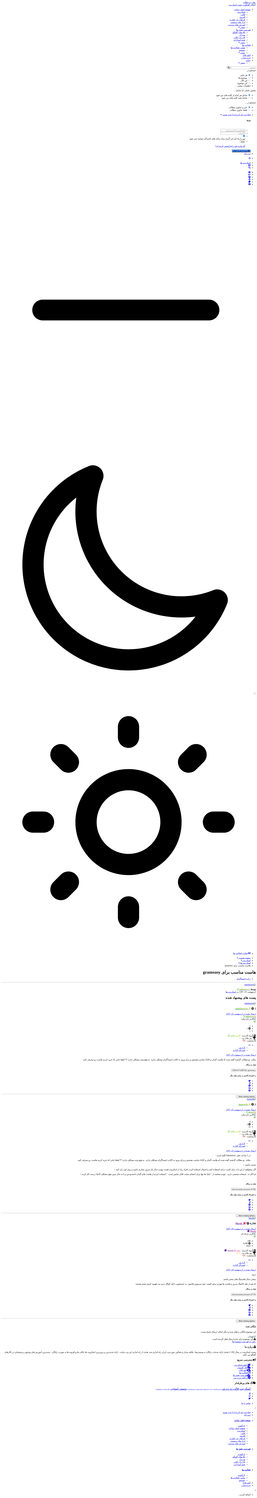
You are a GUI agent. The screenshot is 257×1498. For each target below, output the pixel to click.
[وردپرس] (126, 179)
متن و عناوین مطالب (238, 107)
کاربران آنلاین (239, 37)
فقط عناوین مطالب (238, 110)
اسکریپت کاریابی (199, 1389)
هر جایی (243, 75)
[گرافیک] (126, 182)
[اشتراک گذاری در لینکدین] (250, 1088)
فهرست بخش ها (243, 30)
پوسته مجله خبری (191, 1389)
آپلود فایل (246, 55)
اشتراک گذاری (239, 1050)
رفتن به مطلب (249, 2)
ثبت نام (247, 153)
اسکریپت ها (231, 992)
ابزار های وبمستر (237, 22)
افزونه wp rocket (217, 1389)
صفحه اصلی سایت (242, 9)
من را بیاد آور (239, 139)
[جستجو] (229, 67)
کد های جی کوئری (237, 20)
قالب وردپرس (230, 1388)
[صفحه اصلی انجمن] (126, 172)
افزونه (242, 17)
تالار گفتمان (242, 1368)
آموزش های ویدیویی (236, 25)
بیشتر (242, 27)
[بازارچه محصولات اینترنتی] (126, 184)
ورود (242, 141)
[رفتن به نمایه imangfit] (251, 1099)
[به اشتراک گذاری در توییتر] (249, 1081)
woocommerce (159, 1389)
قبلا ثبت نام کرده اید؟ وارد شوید (236, 115)
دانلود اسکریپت (240, 1365)
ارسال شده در (241, 1014)
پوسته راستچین (178, 1388)
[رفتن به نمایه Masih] (252, 1218)
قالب (243, 14)
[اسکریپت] (126, 174)
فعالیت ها (246, 45)
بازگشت (241, 1426)
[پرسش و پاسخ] (126, 177)
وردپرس (211, 1389)
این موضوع (242, 83)
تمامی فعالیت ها (238, 48)
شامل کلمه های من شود (234, 98)
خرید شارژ (246, 58)
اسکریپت (241, 12)
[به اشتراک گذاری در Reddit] (249, 1086)
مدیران (242, 35)
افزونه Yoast (206, 1389)
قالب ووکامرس (166, 1389)
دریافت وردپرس (240, 1378)
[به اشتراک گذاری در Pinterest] (249, 1090)
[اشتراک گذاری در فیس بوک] (250, 1083)
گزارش (242, 1048)
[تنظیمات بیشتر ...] (249, 1045)
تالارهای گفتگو (239, 32)
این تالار (244, 80)
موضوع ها (242, 78)
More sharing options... (246, 1097)
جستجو (242, 50)
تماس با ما (246, 1403)
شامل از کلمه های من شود (231, 95)
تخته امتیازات (239, 40)
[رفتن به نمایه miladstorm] (250, 985)
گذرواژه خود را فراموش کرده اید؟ (230, 146)
